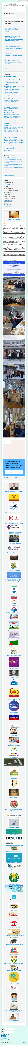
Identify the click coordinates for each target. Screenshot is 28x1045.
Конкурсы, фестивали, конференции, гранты (14, 963)
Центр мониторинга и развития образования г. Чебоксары (14, 171)
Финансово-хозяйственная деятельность (13, 48)
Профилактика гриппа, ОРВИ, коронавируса (14, 1003)
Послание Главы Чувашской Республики (14, 502)
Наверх (25, 1042)
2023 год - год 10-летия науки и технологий (14, 512)
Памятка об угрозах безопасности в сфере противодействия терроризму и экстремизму (13, 140)
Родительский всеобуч (14, 954)
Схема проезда (8, 200)
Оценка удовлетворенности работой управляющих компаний (11, 90)
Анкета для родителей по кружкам (11, 114)
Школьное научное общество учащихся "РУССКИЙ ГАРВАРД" (14, 810)
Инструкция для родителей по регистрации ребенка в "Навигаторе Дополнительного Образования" (13, 122)
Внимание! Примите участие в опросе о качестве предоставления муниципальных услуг (13, 117)
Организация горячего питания (14, 655)
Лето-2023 (14, 605)
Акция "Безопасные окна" (9, 112)
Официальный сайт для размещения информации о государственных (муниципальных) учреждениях (12, 136)
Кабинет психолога (14, 902)
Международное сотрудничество (12, 60)
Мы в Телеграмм (9, 206)
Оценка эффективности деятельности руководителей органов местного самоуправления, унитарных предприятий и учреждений (13, 102)
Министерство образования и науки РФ (12, 159)
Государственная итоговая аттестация (14, 594)
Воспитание (14, 735)
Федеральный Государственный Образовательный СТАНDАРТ (14, 553)
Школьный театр (14, 788)
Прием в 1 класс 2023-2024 (14, 647)
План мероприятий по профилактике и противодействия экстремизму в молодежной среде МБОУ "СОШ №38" (14, 147)
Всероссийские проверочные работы (14, 851)
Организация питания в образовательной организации (13, 63)
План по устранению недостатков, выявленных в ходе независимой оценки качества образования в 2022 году (12, 132)
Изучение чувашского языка (14, 699)
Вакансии (7, 68)
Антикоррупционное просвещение (14, 927)
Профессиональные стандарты (14, 219)
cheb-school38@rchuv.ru (9, 184)
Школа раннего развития (14, 919)
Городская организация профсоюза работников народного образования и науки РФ (14, 168)
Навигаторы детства (14, 668)
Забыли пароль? (5, 1039)
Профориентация (14, 834)
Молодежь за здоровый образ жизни (14, 630)
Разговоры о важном (14, 712)
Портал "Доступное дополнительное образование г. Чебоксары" (14, 744)
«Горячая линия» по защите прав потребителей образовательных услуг (12, 93)
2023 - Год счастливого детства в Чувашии (14, 523)
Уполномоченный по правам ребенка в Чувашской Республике (12, 174)
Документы (7, 31)
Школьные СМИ (14, 778)
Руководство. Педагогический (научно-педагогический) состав (13, 36)
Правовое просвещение (14, 1020)
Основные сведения (9, 25)
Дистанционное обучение (14, 686)
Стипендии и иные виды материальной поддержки (13, 43)
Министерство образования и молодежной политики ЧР (13, 161)
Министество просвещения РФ (10, 157)
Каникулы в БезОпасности (14, 570)
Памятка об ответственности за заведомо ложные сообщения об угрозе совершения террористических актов (13, 97)
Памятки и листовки (8, 150)
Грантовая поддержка (14, 827)
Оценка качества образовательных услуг (14, 991)
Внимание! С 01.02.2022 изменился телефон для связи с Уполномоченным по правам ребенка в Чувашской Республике (13, 107)
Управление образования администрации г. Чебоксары (13, 165)
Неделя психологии (14, 757)
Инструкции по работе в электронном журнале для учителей (14, 143)
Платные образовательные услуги (12, 46)
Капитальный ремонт (14, 983)
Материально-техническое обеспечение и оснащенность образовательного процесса (14, 40)
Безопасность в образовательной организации (14, 561)
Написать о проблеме (14, 472)
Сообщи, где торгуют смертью (14, 970)
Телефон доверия (7, 125)
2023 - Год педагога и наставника (14, 543)
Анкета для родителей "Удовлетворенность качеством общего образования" (13, 127)
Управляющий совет (9, 58)
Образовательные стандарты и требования (14, 55)
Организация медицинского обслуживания (14, 893)
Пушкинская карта (8, 110)
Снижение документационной (11, 579)
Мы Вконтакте (9, 204)
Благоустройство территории (14, 884)
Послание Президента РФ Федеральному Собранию (14, 492)
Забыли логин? (4, 1038)
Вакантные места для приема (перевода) (13, 51)
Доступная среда (8, 53)
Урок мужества (14, 721)
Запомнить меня (6, 1034)
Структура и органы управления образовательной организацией (12, 28)
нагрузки (20, 579)
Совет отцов (14, 910)
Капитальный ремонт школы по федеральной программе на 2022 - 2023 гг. (14, 86)
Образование (7, 33)
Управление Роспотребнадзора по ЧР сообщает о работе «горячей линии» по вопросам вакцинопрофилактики (12, 81)
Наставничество (14, 620)
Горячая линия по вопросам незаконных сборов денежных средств (14, 1010)
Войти (3, 1036)
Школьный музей (14, 797)
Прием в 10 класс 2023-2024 (14, 638)
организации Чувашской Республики (17, 582)
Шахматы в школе (8, 66)
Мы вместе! (6, 84)
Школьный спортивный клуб (14, 766)
